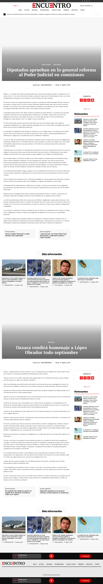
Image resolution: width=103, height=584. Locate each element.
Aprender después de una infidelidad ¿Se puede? (90, 159)
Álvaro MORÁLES (59, 285)
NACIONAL (57, 64)
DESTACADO (46, 64)
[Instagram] (84, 1)
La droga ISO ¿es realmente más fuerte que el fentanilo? (90, 152)
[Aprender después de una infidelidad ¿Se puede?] (78, 159)
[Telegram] (92, 100)
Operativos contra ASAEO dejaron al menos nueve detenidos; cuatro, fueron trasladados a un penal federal (90, 122)
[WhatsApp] (89, 1)
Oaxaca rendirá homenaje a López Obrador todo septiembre (17, 234)
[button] (86, 5)
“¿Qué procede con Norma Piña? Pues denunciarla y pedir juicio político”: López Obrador (53, 235)
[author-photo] (3, 285)
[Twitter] (87, 1)
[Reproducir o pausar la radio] (51, 580)
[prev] (96, 14)
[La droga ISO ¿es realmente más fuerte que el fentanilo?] (78, 152)
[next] (99, 14)
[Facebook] (82, 1)
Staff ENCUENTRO (46, 85)
